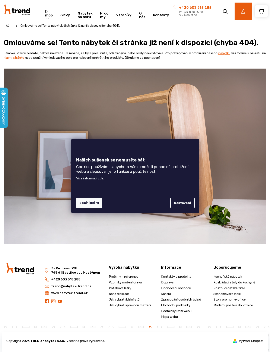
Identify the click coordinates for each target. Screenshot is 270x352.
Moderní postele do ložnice (233, 305)
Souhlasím (89, 202)
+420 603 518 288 (195, 7)
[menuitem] (49, 13)
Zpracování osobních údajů (181, 299)
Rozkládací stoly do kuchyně (234, 282)
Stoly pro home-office (229, 299)
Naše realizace (119, 294)
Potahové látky (120, 288)
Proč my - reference (123, 277)
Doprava (167, 282)
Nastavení (182, 203)
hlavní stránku (14, 58)
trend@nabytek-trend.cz (71, 286)
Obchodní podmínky (175, 305)
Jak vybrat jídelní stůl (124, 299)
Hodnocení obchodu (176, 288)
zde (100, 178)
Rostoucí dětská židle (229, 288)
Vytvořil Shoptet (251, 341)
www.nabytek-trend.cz (69, 293)
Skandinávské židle (227, 294)
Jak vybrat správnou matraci (130, 305)
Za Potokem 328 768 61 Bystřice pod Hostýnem (75, 270)
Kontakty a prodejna (176, 277)
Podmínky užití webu (176, 311)
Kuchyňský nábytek (227, 277)
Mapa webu (169, 317)
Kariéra (166, 294)
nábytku (224, 53)
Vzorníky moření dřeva (125, 282)
